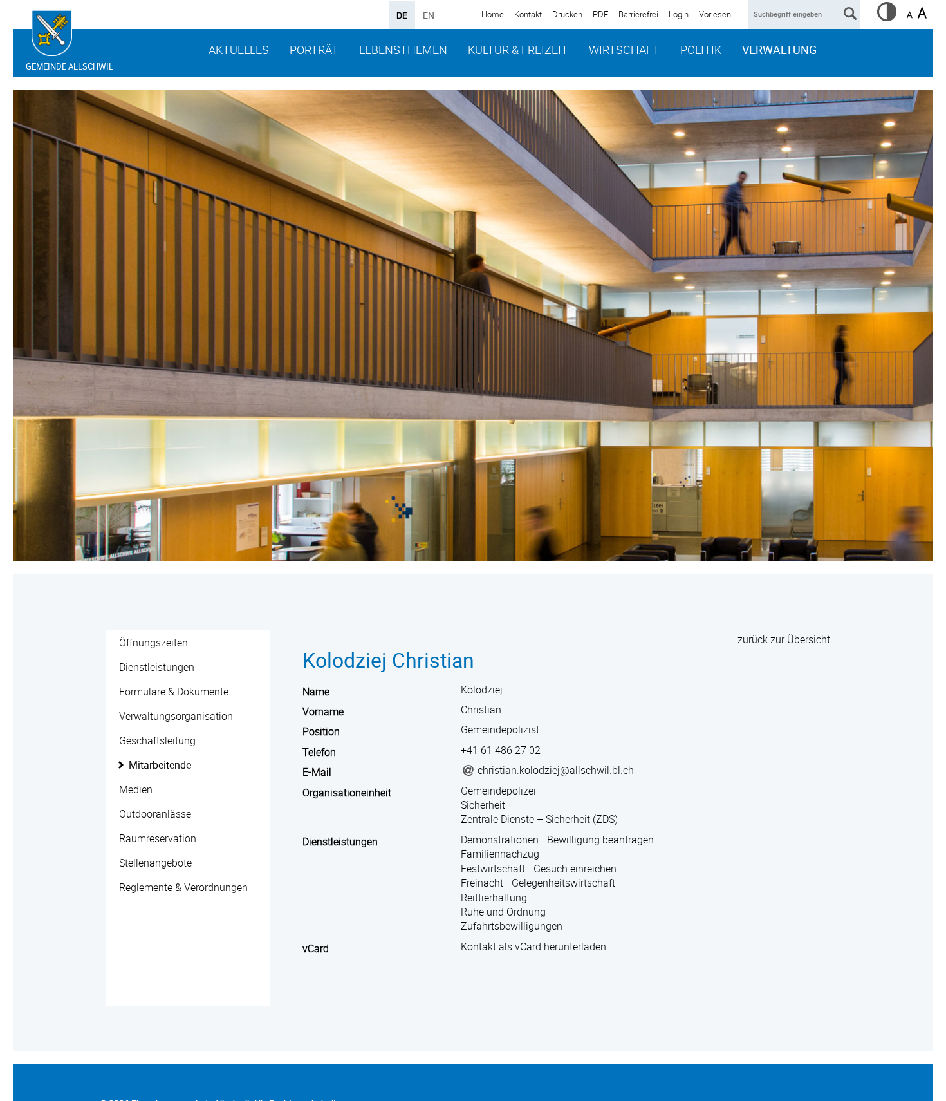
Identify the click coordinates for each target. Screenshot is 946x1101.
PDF (600, 14)
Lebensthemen (403, 49)
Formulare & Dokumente (173, 691)
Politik (700, 49)
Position (321, 731)
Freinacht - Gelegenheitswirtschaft (538, 883)
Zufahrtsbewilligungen (511, 926)
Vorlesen (715, 14)
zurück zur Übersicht (783, 639)
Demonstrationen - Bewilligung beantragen (557, 840)
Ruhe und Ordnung (503, 912)
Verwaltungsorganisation (176, 716)
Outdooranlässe (155, 814)
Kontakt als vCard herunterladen (533, 946)
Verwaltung (779, 49)
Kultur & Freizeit (518, 49)
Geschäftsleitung (157, 740)
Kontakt (528, 14)
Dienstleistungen (156, 667)
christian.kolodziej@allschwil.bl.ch (556, 770)
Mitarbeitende (160, 765)
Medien (136, 789)
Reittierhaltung (494, 897)
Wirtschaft (624, 49)
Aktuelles (239, 49)
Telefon (319, 752)
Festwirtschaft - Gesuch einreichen (539, 868)
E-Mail (316, 772)
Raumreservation (157, 838)
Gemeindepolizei (498, 791)
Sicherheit (483, 805)
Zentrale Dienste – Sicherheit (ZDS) (539, 819)
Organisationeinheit (346, 793)
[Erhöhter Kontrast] (886, 17)
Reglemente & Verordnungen (183, 887)
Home (492, 14)
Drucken (567, 14)
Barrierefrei (638, 14)
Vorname (323, 711)
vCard (315, 948)
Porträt (314, 49)
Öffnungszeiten (153, 642)
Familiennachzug (500, 854)
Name (315, 691)
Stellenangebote (155, 863)
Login (679, 14)
